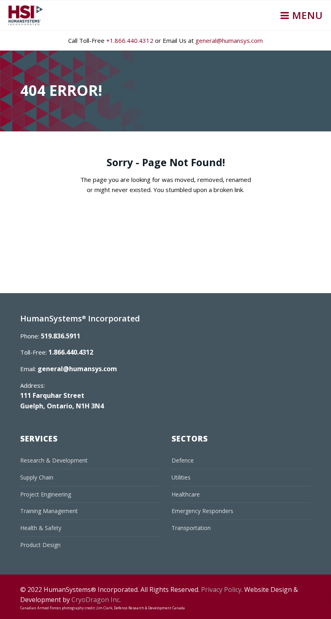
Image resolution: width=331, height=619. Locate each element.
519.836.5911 (60, 336)
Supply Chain (36, 477)
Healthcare (186, 494)
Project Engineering (45, 494)
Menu (306, 15)
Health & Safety (40, 528)
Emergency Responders (202, 511)
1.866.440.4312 (70, 352)
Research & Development (54, 460)
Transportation (191, 528)
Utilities (181, 477)
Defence (183, 460)
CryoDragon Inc (95, 599)
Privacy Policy (221, 589)
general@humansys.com (229, 40)
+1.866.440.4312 (129, 40)
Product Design (40, 545)
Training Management (49, 511)
